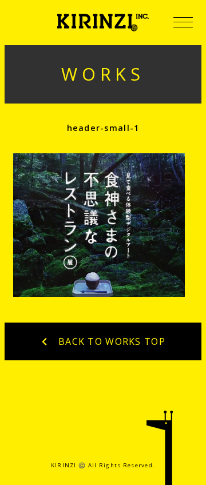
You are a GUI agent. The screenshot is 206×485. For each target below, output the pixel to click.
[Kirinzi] (103, 22)
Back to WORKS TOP (110, 341)
